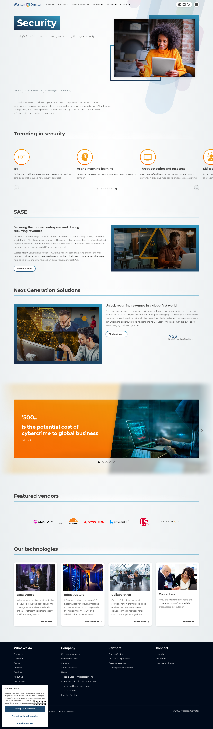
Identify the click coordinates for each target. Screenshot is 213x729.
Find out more (24, 268)
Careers (65, 663)
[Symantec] (144, 521)
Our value (18, 654)
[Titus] (169, 521)
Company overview (71, 654)
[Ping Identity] (43, 521)
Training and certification (120, 667)
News (64, 672)
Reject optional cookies (25, 716)
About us (18, 677)
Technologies (51, 90)
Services (18, 672)
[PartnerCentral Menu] (196, 4)
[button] (179, 4)
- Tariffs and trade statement (75, 686)
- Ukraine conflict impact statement (79, 681)
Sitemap (51, 711)
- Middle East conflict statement (77, 677)
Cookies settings (25, 723)
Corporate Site (68, 690)
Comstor (18, 663)
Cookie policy (39, 703)
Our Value (33, 90)
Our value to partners (119, 658)
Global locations (69, 667)
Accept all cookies (25, 708)
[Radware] (68, 521)
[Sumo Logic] (119, 521)
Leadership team (69, 658)
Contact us (19, 681)
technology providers (139, 311)
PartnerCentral (115, 654)
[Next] (202, 431)
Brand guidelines (67, 711)
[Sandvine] (93, 521)
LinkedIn (160, 654)
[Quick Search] (188, 4)
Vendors (18, 667)
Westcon (18, 658)
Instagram (161, 658)
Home (18, 90)
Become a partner (117, 663)
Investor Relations (70, 695)
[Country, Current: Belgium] (184, 4)
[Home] (27, 4)
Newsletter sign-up (165, 663)
